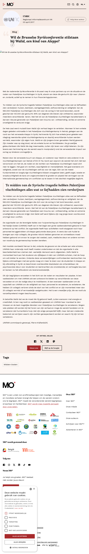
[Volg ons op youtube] (29, 465)
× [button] (34, 489)
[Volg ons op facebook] (4, 465)
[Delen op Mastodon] (54, 341)
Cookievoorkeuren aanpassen (44, 542)
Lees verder (18, 508)
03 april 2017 (37, 19)
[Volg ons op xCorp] (14, 465)
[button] (20, 547)
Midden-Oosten (10, 364)
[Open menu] (4, 4)
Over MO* (70, 401)
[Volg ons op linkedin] (19, 465)
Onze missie (71, 407)
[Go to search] (73, 4)
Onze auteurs (72, 418)
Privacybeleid (37, 528)
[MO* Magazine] (10, 4)
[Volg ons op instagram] (9, 465)
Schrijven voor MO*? (75, 424)
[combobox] (31, 489)
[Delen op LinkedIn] (47, 341)
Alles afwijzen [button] (20, 542)
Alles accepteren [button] (20, 536)
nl (82, 4)
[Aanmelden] (77, 4)
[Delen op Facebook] (35, 341)
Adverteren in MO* (74, 430)
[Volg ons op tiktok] (24, 465)
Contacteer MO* (73, 412)
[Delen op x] (41, 341)
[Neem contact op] (68, 4)
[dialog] (19, 519)
